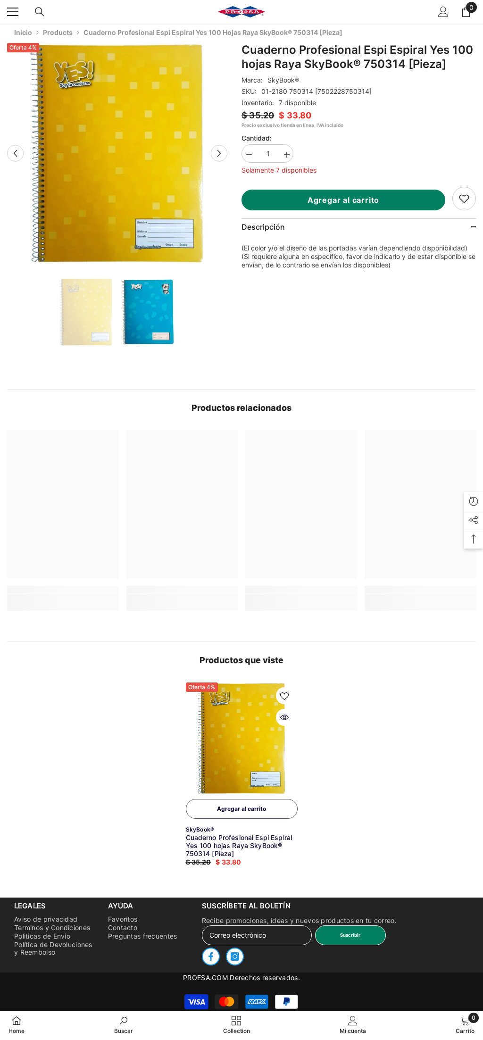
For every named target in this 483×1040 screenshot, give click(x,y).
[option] (117, 153)
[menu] (12, 11)
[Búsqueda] (39, 11)
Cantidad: (257, 138)
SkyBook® (283, 80)
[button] (15, 153)
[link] (464, 198)
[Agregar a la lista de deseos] (284, 695)
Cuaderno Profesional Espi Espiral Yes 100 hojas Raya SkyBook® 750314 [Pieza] (239, 845)
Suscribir (350, 935)
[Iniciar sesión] (443, 12)
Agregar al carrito (343, 200)
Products (58, 32)
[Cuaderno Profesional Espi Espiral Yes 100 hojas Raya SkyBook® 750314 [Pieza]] (242, 738)
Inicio (23, 32)
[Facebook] (211, 956)
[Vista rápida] (284, 717)
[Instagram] (235, 956)
